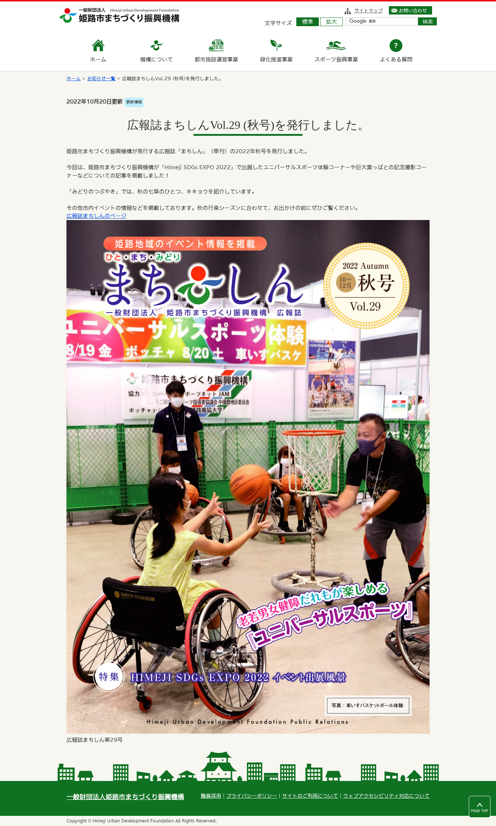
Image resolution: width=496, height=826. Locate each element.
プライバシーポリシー (251, 795)
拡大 (331, 21)
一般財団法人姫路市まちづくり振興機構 (125, 796)
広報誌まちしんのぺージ (96, 216)
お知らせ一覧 (101, 78)
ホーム (73, 78)
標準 (307, 21)
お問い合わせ (413, 10)
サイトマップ (368, 10)
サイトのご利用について (310, 795)
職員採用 (211, 795)
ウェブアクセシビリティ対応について (386, 795)
